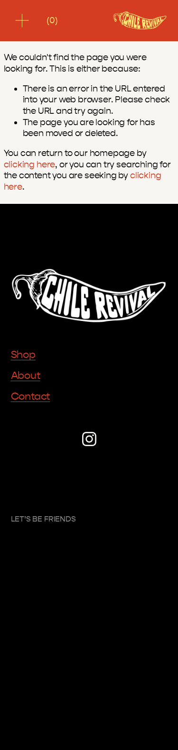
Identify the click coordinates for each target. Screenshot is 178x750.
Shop (23, 354)
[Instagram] (89, 439)
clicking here (30, 164)
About (25, 375)
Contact (30, 396)
